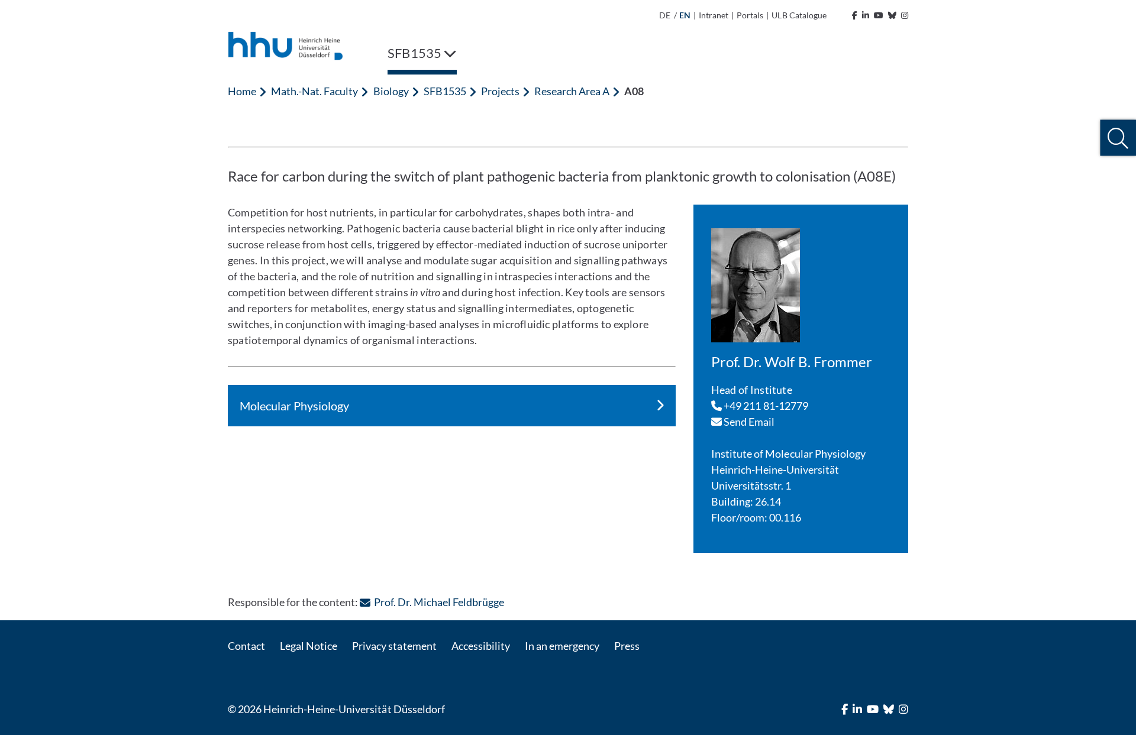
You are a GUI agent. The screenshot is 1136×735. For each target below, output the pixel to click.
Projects (500, 91)
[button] (1118, 138)
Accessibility (480, 645)
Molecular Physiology (294, 406)
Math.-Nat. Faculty (314, 91)
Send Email (748, 421)
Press (627, 645)
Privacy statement (394, 645)
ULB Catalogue (799, 15)
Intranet (713, 15)
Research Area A (571, 91)
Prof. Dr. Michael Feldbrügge (439, 601)
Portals (750, 15)
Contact (246, 645)
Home (242, 91)
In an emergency (562, 645)
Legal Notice (308, 645)
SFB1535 (445, 91)
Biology (391, 91)
